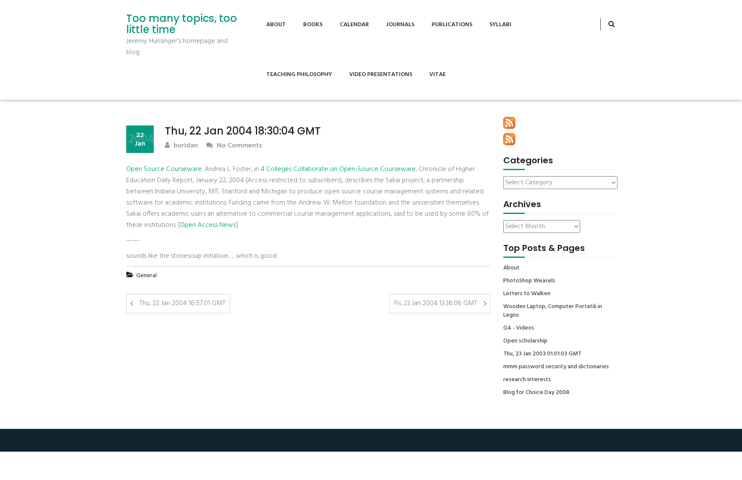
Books (312, 25)
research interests (527, 380)
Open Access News (208, 225)
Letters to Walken (526, 294)
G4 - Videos (518, 328)
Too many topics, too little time (181, 24)
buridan (185, 146)
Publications (452, 25)
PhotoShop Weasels (529, 281)
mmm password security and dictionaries (556, 367)
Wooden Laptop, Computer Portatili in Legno (552, 311)
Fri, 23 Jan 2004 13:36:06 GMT (435, 303)
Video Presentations (380, 74)
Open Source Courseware (164, 169)
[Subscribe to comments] (509, 139)
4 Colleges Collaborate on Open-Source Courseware (338, 169)
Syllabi (500, 25)
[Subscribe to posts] (509, 123)
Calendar (354, 25)
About (276, 25)
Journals (400, 25)
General (146, 276)
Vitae (437, 74)
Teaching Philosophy (299, 74)
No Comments (238, 146)
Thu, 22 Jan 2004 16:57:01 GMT (182, 303)
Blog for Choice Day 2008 (536, 392)
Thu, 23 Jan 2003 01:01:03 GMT (542, 354)
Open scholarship (525, 341)
